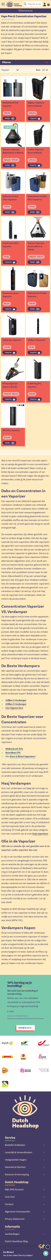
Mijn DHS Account (24, 1189)
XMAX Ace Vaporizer (12, 340)
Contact (24, 1204)
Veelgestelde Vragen (24, 1159)
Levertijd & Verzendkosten (24, 1152)
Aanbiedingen (24, 1233)
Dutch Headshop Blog (24, 1241)
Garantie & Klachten (24, 1167)
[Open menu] (3, 4)
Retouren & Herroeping (24, 1174)
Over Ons (24, 1196)
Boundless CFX (13, 752)
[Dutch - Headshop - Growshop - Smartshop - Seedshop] (14, 4)
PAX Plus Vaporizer (11, 430)
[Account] (44, 4)
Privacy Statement (24, 1219)
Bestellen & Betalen (24, 1145)
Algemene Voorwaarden (24, 1211)
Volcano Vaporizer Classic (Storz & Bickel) (36, 246)
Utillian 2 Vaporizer (36, 340)
